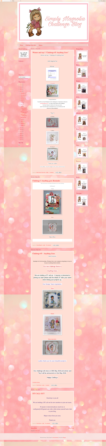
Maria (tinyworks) (52, 339)
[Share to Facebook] (59, 172)
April (22, 119)
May (22, 106)
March (22, 121)
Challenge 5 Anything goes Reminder (46, 180)
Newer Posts (34, 428)
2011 (21, 139)
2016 (21, 129)
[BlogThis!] (57, 172)
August (22, 100)
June (22, 104)
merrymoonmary (55, 437)
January (22, 125)
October (22, 97)
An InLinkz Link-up (36, 382)
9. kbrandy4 (52, 83)
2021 (21, 86)
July (22, 102)
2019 (21, 89)
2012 (21, 137)
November (23, 95)
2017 (21, 127)
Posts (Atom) (38, 430)
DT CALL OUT (38, 393)
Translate (26, 78)
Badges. (41, 45)
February (22, 123)
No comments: (48, 245)
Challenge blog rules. (31, 45)
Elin (52, 288)
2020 (21, 87)
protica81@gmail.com (44, 103)
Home (21, 45)
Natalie (52, 313)
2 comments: (51, 172)
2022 (21, 84)
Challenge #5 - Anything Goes (44, 253)
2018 (21, 91)
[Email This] (56, 172)
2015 (21, 131)
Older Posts (71, 428)
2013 (21, 135)
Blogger (64, 437)
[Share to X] (58, 172)
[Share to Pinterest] (60, 172)
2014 (21, 133)
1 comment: (47, 385)
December (23, 93)
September (23, 98)
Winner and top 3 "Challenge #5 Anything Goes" (51, 52)
